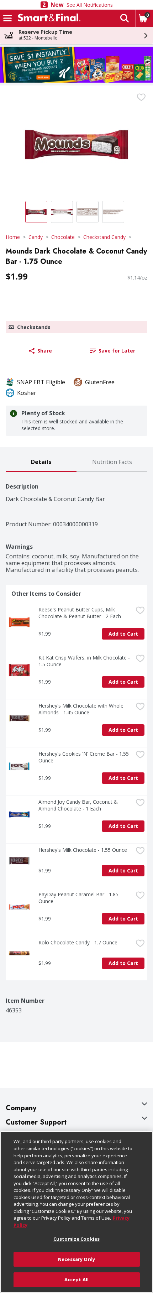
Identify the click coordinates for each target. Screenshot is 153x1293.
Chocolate (63, 237)
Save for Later (117, 350)
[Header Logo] (47, 18)
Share (44, 350)
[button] (124, 18)
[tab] (41, 462)
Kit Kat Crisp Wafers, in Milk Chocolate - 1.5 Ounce (84, 661)
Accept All (76, 1279)
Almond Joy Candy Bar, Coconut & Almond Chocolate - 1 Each (78, 805)
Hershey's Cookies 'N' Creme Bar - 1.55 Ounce (84, 757)
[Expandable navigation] (7, 18)
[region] (76, 1212)
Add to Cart (123, 633)
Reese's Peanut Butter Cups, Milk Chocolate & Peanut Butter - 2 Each (79, 613)
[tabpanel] (76, 743)
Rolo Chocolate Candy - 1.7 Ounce (77, 942)
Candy (35, 237)
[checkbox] (141, 97)
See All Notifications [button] (90, 4)
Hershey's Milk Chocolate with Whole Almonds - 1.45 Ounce (81, 709)
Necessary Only (76, 1259)
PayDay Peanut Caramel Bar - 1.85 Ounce (79, 897)
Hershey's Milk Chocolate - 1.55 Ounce (82, 849)
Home (13, 237)
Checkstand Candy (104, 237)
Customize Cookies (76, 1239)
